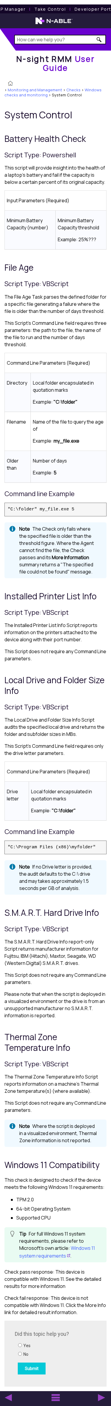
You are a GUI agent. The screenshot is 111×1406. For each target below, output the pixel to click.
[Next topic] (101, 1397)
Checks (73, 90)
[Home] (10, 84)
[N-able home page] (54, 23)
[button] (99, 39)
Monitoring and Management (35, 90)
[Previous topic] (8, 1397)
